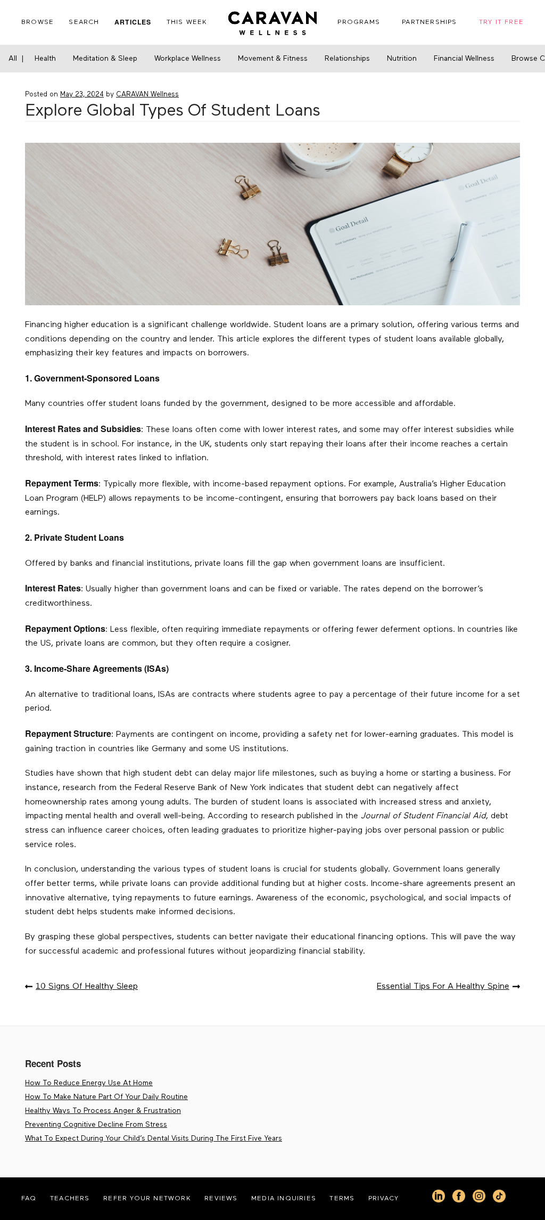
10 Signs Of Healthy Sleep (87, 986)
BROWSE (37, 22)
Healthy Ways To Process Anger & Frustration (103, 1111)
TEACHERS (70, 1198)
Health (45, 58)
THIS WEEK (187, 22)
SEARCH (84, 22)
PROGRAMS (358, 22)
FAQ (29, 1198)
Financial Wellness (464, 58)
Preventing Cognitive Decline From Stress (96, 1124)
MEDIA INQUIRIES (283, 1198)
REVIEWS (220, 1198)
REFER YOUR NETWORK (147, 1198)
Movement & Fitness (273, 58)
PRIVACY (383, 1198)
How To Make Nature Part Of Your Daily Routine (106, 1097)
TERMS (341, 1198)
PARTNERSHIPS (429, 22)
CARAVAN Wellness (147, 94)
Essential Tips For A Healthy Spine (443, 986)
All (13, 58)
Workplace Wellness (187, 58)
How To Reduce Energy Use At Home (89, 1083)
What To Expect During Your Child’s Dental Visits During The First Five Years (153, 1138)
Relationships (347, 58)
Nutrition (402, 58)
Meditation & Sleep (105, 58)
